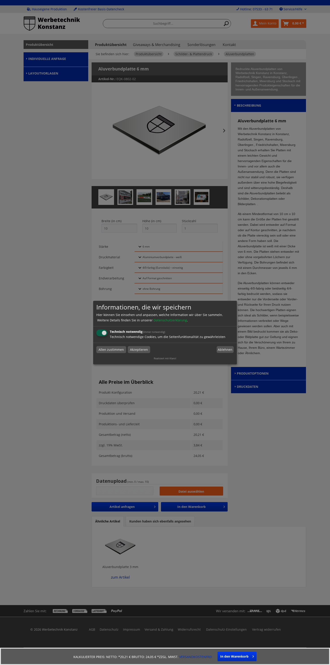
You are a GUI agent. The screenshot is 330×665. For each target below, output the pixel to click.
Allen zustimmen (111, 349)
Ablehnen (225, 349)
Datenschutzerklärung (170, 320)
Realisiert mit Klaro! (165, 358)
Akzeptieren (139, 349)
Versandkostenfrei (195, 657)
